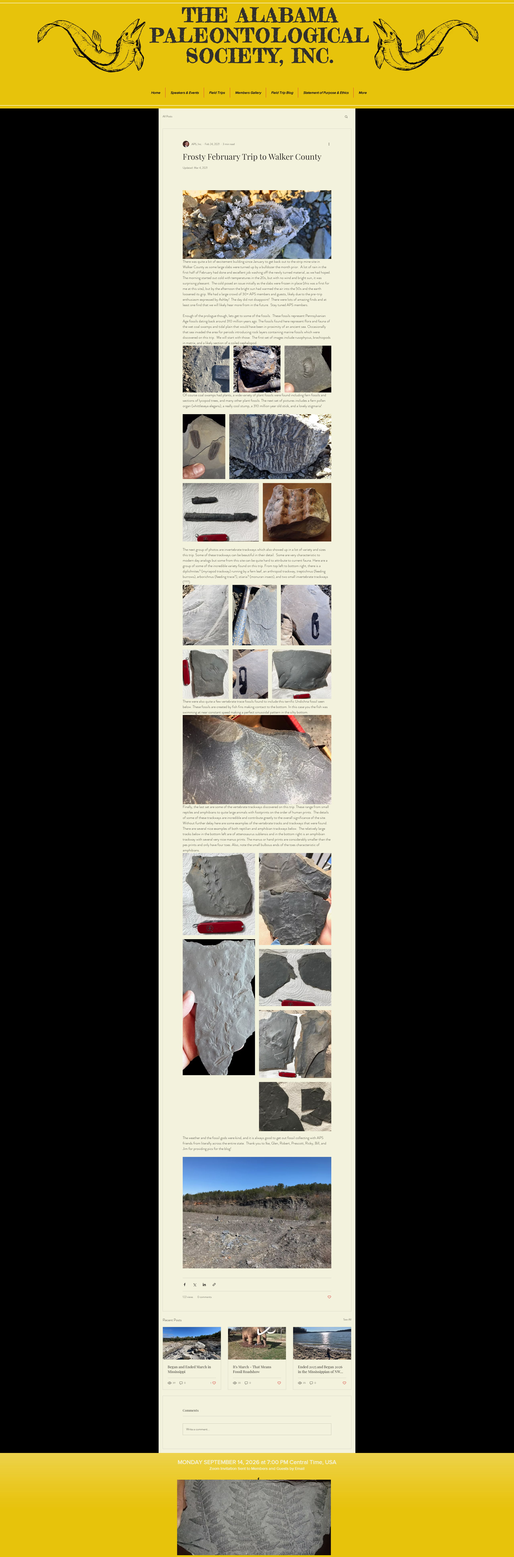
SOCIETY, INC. (260, 55)
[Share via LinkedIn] (204, 1284)
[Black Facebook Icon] (258, 1479)
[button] (346, 116)
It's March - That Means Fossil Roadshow (252, 1369)
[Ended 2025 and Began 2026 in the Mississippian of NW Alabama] (322, 1343)
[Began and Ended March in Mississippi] (192, 1343)
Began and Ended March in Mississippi (189, 1369)
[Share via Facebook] (185, 1284)
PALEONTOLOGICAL (260, 35)
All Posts (167, 116)
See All (347, 1319)
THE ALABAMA (260, 15)
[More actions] (328, 144)
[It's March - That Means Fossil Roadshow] (257, 1343)
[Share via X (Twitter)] (194, 1284)
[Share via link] (214, 1284)
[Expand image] (206, 369)
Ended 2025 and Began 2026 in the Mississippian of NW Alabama (320, 1369)
